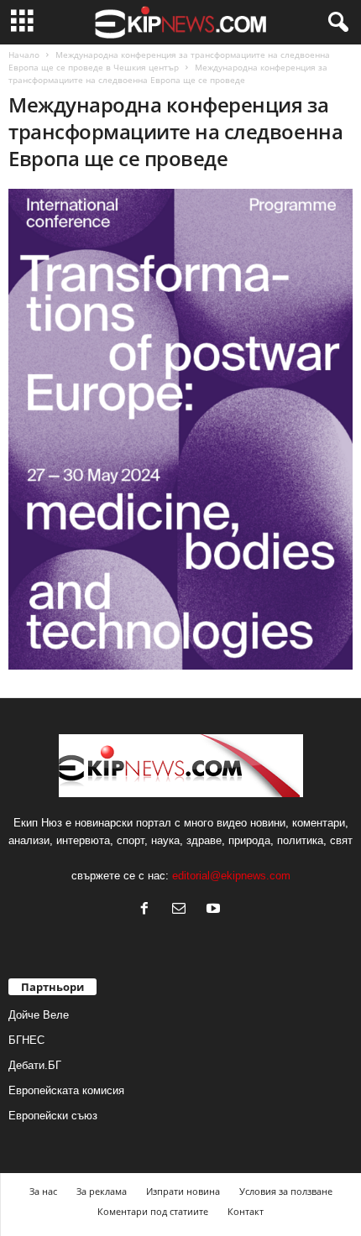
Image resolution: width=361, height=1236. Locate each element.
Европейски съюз (52, 1115)
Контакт (246, 1211)
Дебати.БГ (34, 1065)
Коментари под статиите (152, 1211)
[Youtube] (215, 910)
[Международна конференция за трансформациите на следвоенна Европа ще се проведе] (180, 429)
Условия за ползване (285, 1191)
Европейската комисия (66, 1090)
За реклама (101, 1191)
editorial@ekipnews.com (231, 875)
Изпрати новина (183, 1191)
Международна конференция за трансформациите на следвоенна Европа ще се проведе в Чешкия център (169, 61)
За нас (43, 1191)
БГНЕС (26, 1040)
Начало (23, 54)
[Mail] (182, 910)
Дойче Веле (38, 1015)
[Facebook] (148, 910)
